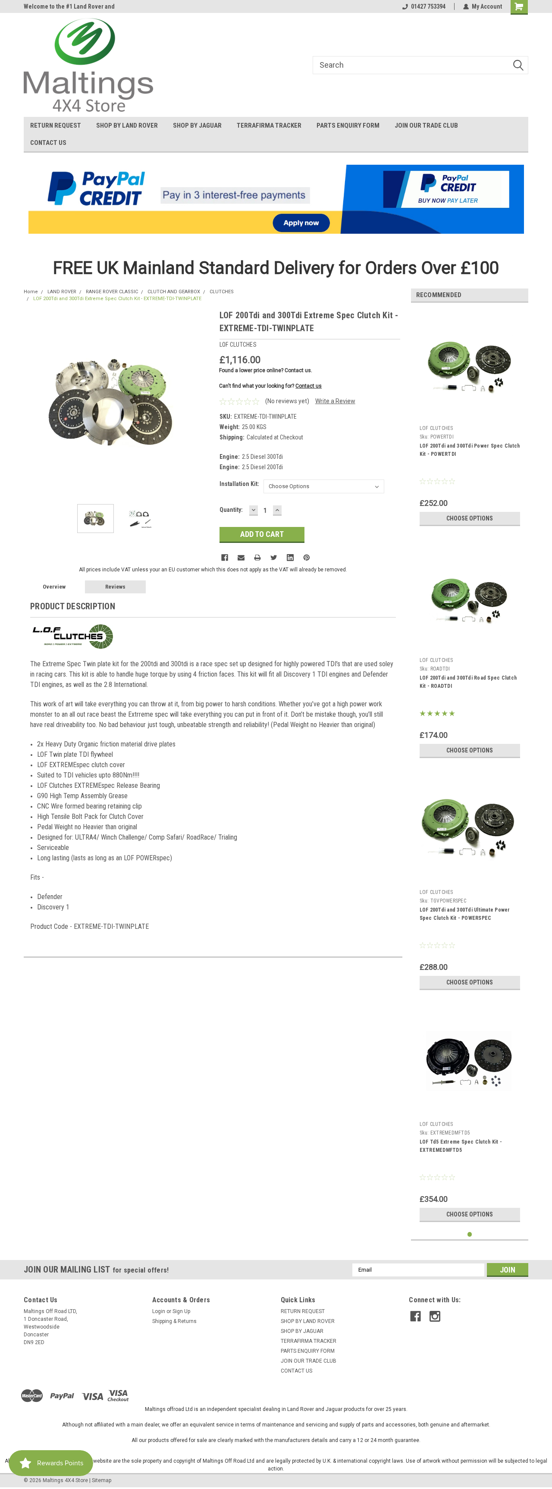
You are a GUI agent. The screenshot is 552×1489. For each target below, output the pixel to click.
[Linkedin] (290, 557)
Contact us (308, 386)
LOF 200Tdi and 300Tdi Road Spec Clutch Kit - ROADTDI (468, 682)
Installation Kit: (239, 483)
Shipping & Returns (174, 1321)
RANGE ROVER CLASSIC (112, 292)
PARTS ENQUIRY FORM (348, 125)
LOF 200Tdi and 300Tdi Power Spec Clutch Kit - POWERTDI (470, 450)
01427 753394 (428, 6)
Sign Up (181, 1311)
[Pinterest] (306, 557)
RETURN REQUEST (55, 125)
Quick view (469, 415)
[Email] (241, 557)
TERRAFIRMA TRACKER (269, 125)
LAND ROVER (61, 292)
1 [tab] (469, 1234)
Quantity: (231, 509)
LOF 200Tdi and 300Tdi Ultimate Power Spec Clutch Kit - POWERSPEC (465, 914)
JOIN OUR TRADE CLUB (426, 125)
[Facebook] (224, 557)
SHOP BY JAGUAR (197, 125)
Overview (54, 586)
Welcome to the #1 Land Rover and (69, 6)
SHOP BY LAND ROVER (127, 125)
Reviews (115, 586)
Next (204, 403)
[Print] (257, 557)
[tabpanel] (469, 420)
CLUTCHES (222, 292)
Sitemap (101, 1480)
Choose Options (469, 518)
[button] (276, 199)
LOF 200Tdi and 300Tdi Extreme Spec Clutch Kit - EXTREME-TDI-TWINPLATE (117, 298)
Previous (32, 403)
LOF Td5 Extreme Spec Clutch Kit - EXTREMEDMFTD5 (461, 1146)
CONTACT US (48, 143)
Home (31, 292)
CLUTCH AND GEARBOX (173, 292)
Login (158, 1311)
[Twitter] (273, 557)
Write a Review (335, 401)
